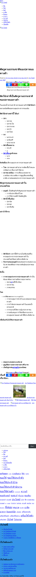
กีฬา (4, 8)
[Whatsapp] (21, 84)
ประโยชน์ (16, 499)
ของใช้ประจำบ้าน (8, 482)
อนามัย (22, 508)
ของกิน (27, 474)
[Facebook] (9, 84)
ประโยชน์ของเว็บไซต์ (9, 531)
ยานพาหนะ (30, 499)
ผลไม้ (22, 500)
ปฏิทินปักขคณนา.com (9, 570)
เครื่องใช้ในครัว (4, 516)
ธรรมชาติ (3, 500)
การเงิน (9, 474)
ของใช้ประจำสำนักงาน (11, 487)
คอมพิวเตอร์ (5, 495)
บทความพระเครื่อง (8, 546)
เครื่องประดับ (26, 512)
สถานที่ (5, 18)
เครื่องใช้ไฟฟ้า (27, 515)
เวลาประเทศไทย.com (9, 568)
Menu (1, 0)
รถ (5, 503)
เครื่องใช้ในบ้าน (15, 516)
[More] (32, 84)
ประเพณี (8, 500)
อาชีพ (5, 12)
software (5, 20)
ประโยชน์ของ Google (9, 533)
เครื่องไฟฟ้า (6, 22)
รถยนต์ (8, 503)
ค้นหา (32, 446)
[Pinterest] (15, 84)
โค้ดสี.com (6, 553)
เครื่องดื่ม (18, 512)
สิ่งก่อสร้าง (2, 508)
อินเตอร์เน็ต (11, 511)
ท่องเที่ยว (27, 495)
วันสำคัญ (18, 503)
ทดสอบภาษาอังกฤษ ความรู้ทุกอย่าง (13, 564)
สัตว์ (4, 10)
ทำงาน (21, 495)
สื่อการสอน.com (8, 551)
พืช (4, 6)
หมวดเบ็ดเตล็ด (7, 462)
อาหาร (5, 16)
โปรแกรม (18, 519)
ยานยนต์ (2, 503)
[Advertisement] (18, 48)
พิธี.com (5, 555)
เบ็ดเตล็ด (5, 24)
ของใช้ (3, 478)
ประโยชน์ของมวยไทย (9, 535)
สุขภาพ (16, 507)
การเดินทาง (16, 473)
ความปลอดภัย (17, 492)
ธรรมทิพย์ (6, 572)
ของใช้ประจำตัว (15, 478)
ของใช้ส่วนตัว (7, 491)
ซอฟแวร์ (14, 495)
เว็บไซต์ (10, 519)
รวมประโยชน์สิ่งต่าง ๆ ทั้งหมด (12, 537)
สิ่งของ (5, 14)
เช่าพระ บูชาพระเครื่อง (10, 566)
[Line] (26, 84)
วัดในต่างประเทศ (8, 549)
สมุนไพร (29, 503)
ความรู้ (24, 491)
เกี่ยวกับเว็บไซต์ (7, 529)
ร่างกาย (13, 503)
